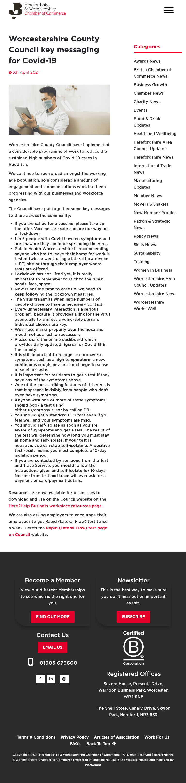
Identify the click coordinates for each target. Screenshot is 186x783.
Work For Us (156, 737)
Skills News (145, 244)
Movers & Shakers (151, 204)
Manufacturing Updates (148, 184)
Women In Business (153, 270)
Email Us (52, 647)
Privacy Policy (75, 737)
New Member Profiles (155, 212)
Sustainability (147, 253)
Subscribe (133, 617)
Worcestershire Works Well (149, 305)
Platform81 (93, 765)
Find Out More (53, 617)
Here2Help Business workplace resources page (55, 506)
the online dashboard (62, 339)
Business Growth (150, 84)
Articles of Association (116, 737)
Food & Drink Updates (147, 122)
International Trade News (152, 169)
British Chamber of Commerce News (152, 73)
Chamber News (149, 93)
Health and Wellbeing (155, 133)
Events (140, 110)
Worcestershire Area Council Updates (154, 282)
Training (142, 261)
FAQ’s (75, 744)
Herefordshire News (153, 157)
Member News (148, 195)
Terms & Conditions (36, 737)
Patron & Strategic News (152, 224)
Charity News (147, 101)
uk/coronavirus (43, 410)
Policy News (146, 236)
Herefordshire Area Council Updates (153, 145)
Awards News (147, 61)
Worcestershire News (155, 293)
